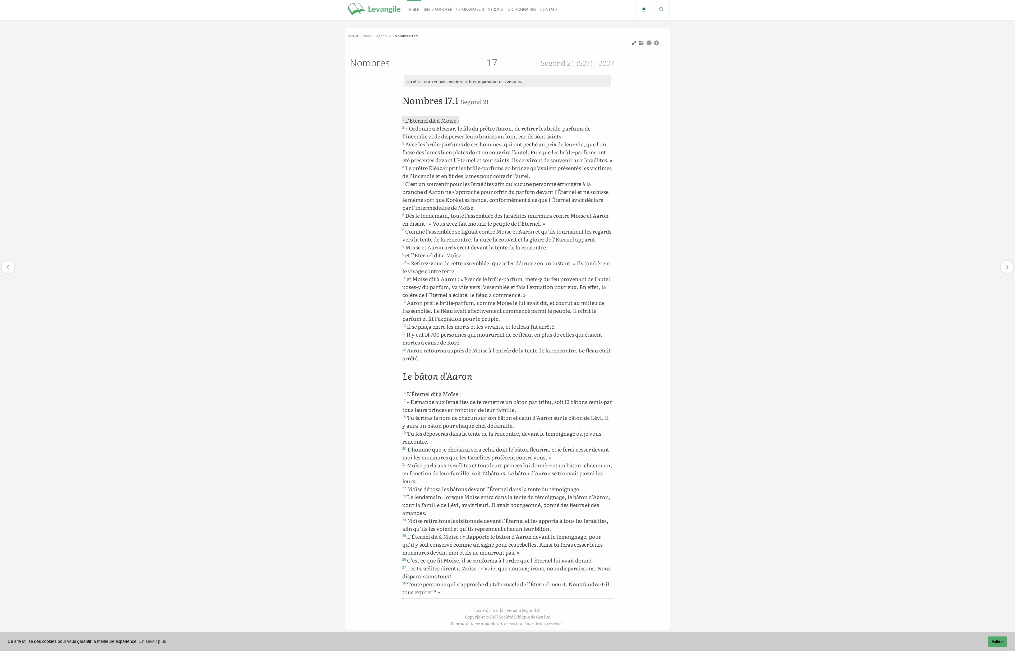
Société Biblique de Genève (524, 616)
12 (404, 301)
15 (404, 349)
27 (404, 567)
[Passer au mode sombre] (643, 9)
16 (404, 392)
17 (404, 400)
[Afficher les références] (642, 44)
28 (404, 582)
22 (404, 487)
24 (404, 519)
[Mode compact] (634, 44)
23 (404, 495)
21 (404, 464)
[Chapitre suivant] (1007, 267)
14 (403, 333)
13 (404, 325)
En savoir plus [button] (152, 641)
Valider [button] (998, 641)
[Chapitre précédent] (8, 267)
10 (404, 261)
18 (404, 416)
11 (403, 277)
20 (404, 448)
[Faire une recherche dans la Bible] (661, 9)
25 (404, 535)
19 (404, 432)
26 (404, 559)
